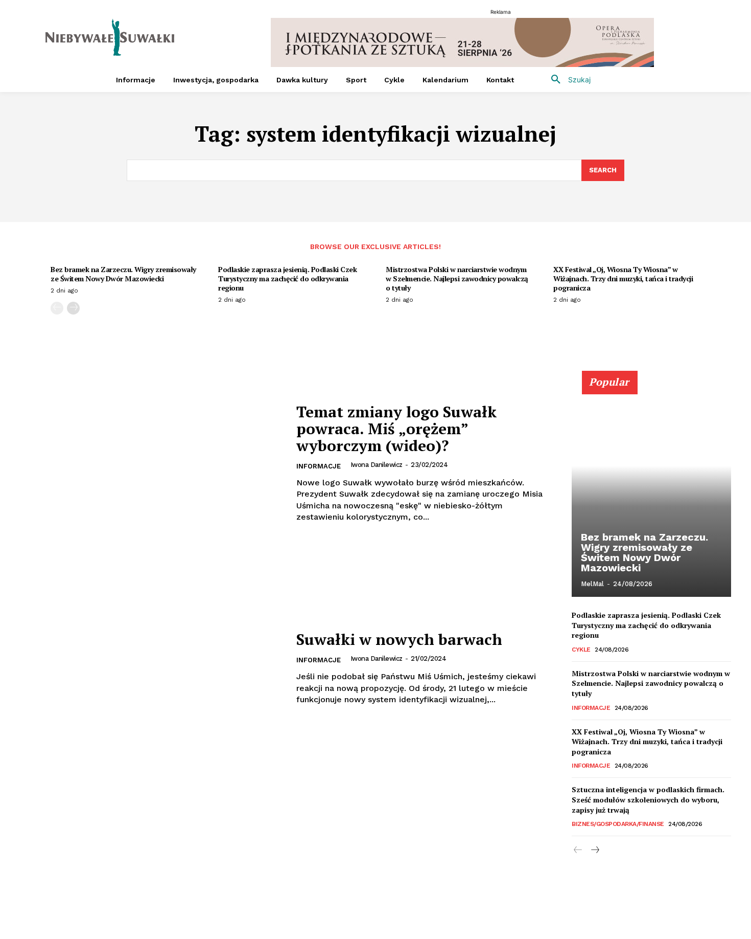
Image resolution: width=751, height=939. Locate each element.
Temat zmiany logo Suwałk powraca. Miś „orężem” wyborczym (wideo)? (396, 428)
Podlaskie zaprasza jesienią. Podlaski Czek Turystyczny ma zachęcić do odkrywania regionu (287, 278)
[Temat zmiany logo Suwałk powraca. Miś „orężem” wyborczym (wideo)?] (152, 463)
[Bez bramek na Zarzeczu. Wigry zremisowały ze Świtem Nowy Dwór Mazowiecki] (651, 489)
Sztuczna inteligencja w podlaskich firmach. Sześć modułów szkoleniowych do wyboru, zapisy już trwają (648, 799)
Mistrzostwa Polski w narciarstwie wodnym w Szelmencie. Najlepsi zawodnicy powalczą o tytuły (457, 278)
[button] (567, 80)
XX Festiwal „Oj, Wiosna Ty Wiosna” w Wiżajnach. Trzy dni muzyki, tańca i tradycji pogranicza (623, 278)
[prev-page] (57, 308)
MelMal (592, 584)
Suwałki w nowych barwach (399, 639)
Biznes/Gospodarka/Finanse (618, 824)
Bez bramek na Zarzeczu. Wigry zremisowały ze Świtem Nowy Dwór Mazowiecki (123, 273)
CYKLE (581, 649)
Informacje (318, 466)
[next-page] (73, 308)
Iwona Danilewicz (376, 464)
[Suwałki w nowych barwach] (152, 668)
